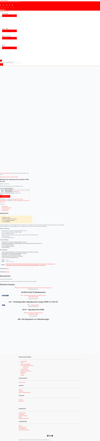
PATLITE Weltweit (22, 428)
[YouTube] (3, 10)
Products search (3, 62)
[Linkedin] (0, 10)
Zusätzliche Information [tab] (6, 207)
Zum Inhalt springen (4, 0)
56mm (7, 268)
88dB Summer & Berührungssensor (19, 263)
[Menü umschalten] (9, 15)
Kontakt (20, 389)
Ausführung (2, 188)
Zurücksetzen (16, 191)
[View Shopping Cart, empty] (1, 60)
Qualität (20, 417)
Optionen (2, 190)
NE (28, 200)
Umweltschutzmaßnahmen (24, 429)
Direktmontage (37, 263)
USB (1, 201)
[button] (7, 13)
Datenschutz (21, 401)
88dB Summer (9, 263)
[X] (50, 436)
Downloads (21, 391)
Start (1, 173)
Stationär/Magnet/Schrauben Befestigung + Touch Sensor (34, 265)
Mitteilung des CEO (22, 427)
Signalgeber (19, 200)
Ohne (54, 263)
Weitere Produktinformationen (25, 392)
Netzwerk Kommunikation (24, 418)
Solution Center (22, 382)
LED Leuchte (24, 200)
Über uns (20, 425)
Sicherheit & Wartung (23, 415)
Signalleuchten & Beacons (5, 176)
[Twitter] (5, 10)
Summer (15, 200)
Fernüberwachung (22, 412)
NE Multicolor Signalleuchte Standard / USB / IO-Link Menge (10, 194)
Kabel (2, 191)
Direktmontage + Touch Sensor (46, 263)
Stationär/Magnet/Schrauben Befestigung (14, 265)
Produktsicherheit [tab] (5, 209)
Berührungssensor (29, 263)
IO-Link (3, 201)
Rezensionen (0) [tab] (5, 210)
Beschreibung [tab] (4, 206)
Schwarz (8, 271)
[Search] (1, 64)
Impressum (21, 399)
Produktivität (21, 414)
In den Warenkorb (5, 196)
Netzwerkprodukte (6, 173)
